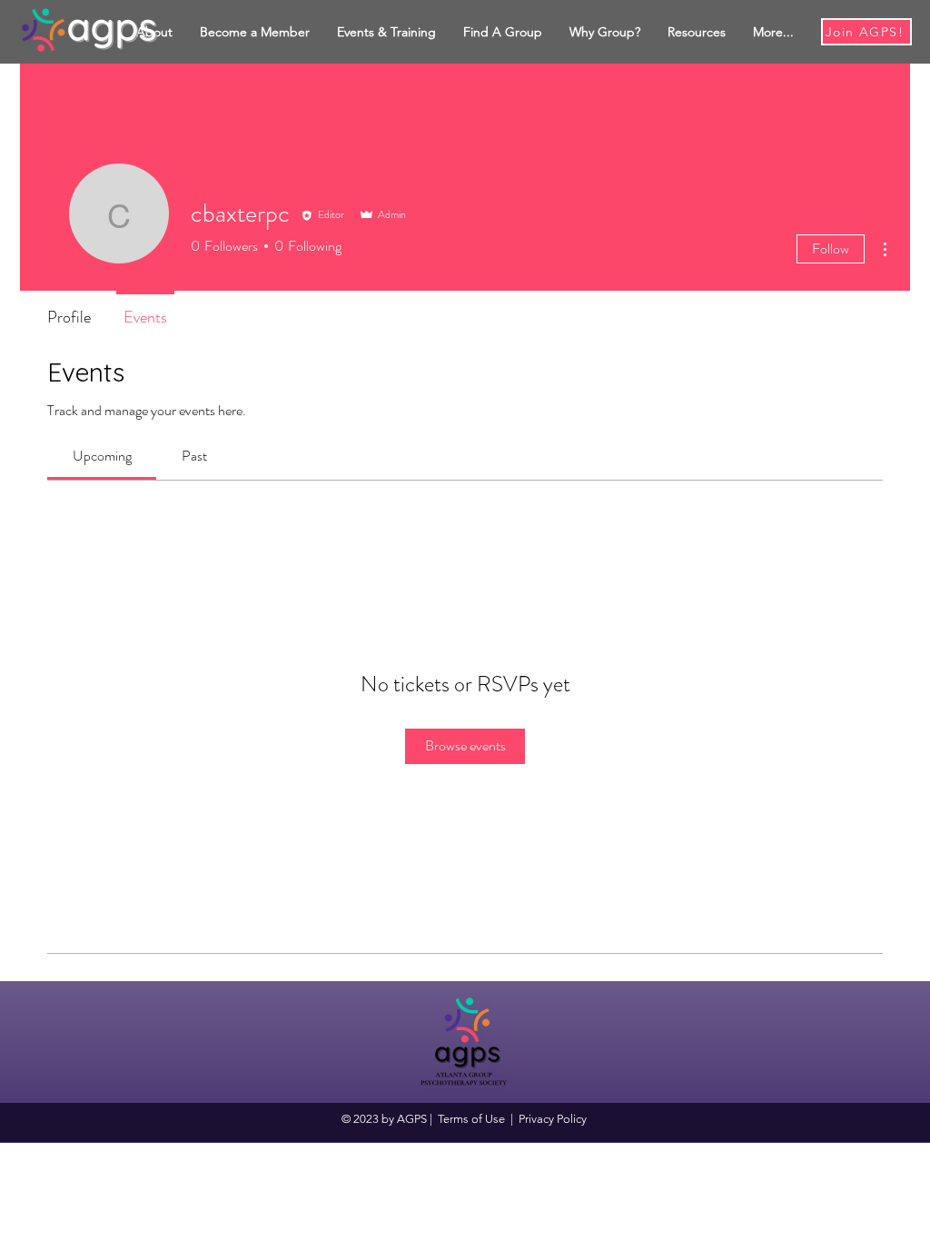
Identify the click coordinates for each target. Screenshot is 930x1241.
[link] (102, 455)
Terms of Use (471, 1119)
